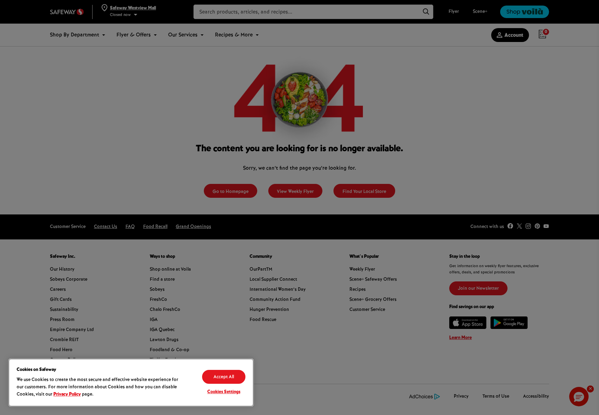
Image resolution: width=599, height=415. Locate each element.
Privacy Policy (67, 394)
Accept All (224, 377)
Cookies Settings (223, 392)
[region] (131, 382)
